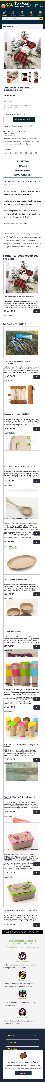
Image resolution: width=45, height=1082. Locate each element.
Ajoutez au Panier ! (24, 119)
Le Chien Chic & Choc (16, 131)
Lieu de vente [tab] (22, 170)
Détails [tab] (22, 166)
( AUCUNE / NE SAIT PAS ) (22, 126)
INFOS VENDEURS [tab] (23, 174)
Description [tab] (22, 161)
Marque (7, 126)
